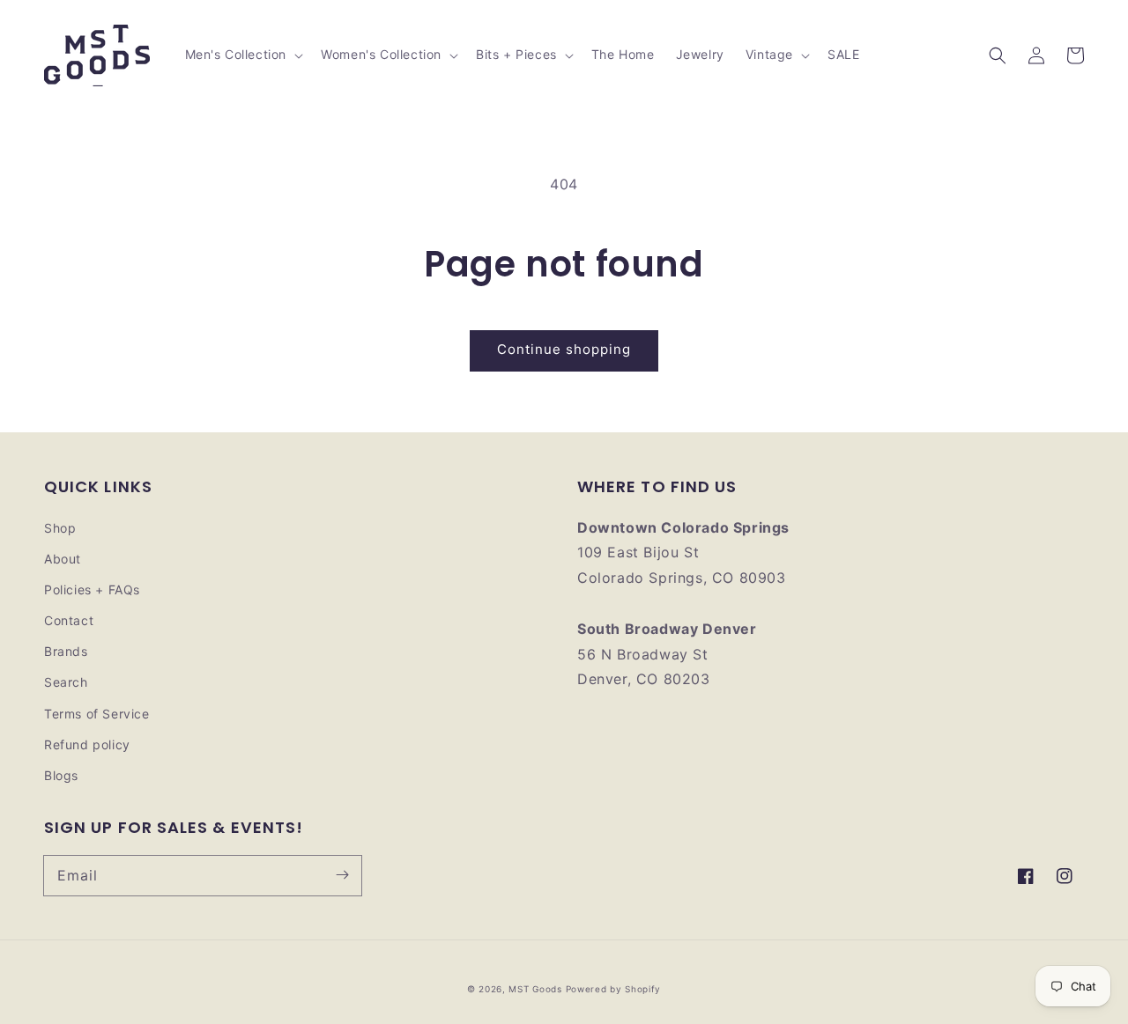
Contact (68, 620)
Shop (60, 527)
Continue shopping (564, 349)
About (62, 558)
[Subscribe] (342, 875)
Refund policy (87, 744)
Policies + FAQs (92, 589)
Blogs (61, 775)
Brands (66, 651)
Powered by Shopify (614, 988)
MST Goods (534, 988)
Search (66, 681)
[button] (997, 55)
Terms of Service (97, 713)
